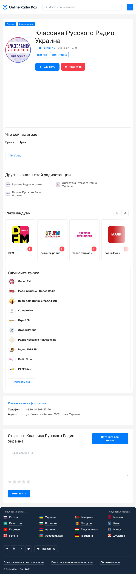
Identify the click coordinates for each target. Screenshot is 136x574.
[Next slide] (125, 213)
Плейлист (16, 155)
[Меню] (130, 7)
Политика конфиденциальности (72, 562)
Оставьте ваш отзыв (110, 438)
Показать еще (21, 381)
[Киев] (110, 523)
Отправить (19, 493)
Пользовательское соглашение (24, 562)
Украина (42, 54)
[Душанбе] (110, 535)
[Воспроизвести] (29, 249)
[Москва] (110, 517)
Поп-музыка (59, 54)
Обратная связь (110, 562)
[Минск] (110, 529)
